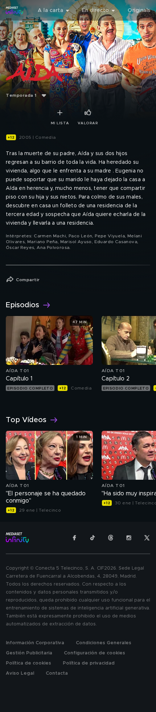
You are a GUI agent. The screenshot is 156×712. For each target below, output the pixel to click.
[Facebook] (74, 537)
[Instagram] (129, 537)
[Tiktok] (92, 537)
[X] (147, 537)
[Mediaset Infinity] (14, 10)
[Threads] (110, 537)
